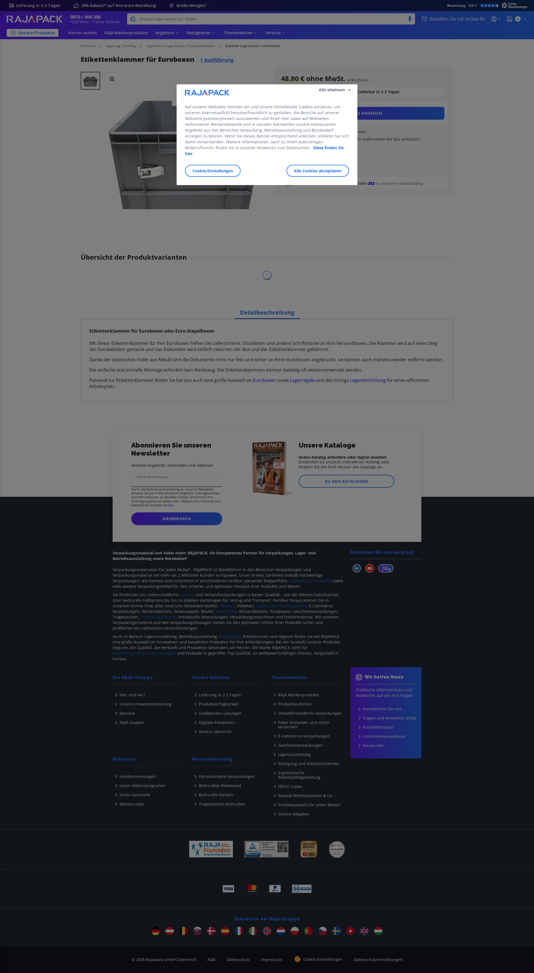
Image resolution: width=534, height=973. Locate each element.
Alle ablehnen (332, 89)
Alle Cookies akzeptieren (318, 170)
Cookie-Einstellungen (212, 170)
